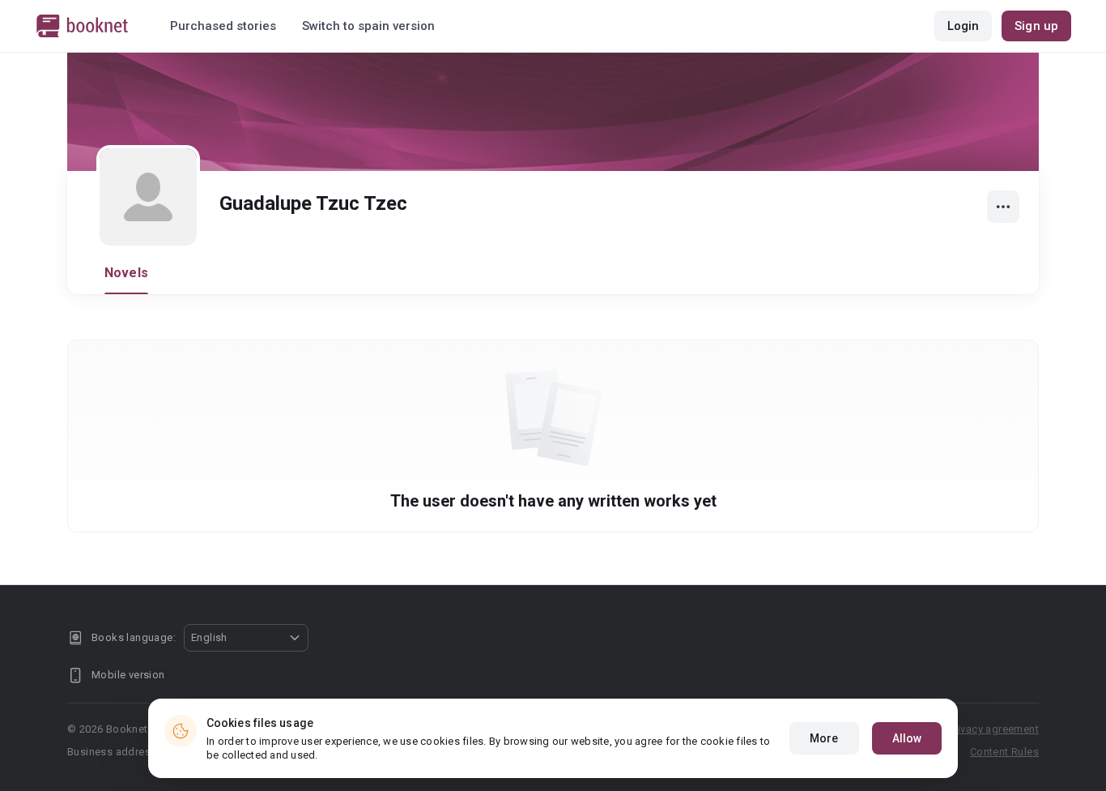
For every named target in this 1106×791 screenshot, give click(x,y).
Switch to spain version (368, 26)
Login (963, 26)
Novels (126, 272)
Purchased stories (223, 26)
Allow (907, 738)
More (824, 738)
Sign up (1036, 26)
